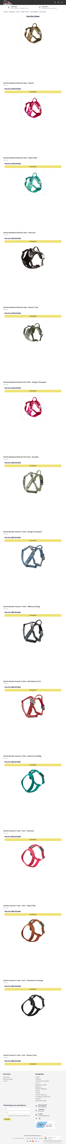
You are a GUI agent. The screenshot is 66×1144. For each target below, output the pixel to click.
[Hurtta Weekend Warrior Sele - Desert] (33, 51)
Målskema (38, 1087)
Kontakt (37, 1091)
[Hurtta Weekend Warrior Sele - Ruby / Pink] (33, 125)
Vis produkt (33, 92)
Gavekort (38, 1099)
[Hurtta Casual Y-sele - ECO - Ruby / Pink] (33, 873)
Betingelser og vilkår (41, 1085)
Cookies (37, 1093)
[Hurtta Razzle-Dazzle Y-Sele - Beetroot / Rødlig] (33, 724)
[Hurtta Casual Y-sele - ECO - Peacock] (33, 798)
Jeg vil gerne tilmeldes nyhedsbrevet (18, 1115)
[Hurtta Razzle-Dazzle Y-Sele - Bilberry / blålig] (33, 574)
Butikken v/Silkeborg (41, 1089)
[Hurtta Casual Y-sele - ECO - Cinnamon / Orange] (33, 948)
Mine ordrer (6, 1077)
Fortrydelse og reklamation (42, 1097)
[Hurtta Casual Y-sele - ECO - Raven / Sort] (33, 1023)
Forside (37, 1077)
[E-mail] (17, 1112)
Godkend (7, 1119)
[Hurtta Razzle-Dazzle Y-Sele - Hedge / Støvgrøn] (33, 499)
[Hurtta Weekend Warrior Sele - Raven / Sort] (33, 275)
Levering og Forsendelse (42, 1081)
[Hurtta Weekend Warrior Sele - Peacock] (33, 200)
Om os (37, 1083)
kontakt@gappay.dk (43, 1115)
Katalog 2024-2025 (40, 1100)
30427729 (41, 1111)
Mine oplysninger (8, 1079)
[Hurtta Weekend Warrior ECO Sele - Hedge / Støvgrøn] (33, 350)
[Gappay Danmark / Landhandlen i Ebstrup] (8, 2)
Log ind (5, 1081)
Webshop (38, 1079)
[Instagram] (39, 1119)
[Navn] (17, 1109)
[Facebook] (36, 1119)
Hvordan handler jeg (41, 1095)
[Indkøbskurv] (58, 2)
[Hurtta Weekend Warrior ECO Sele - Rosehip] (33, 424)
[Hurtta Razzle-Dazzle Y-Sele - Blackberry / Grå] (33, 649)
